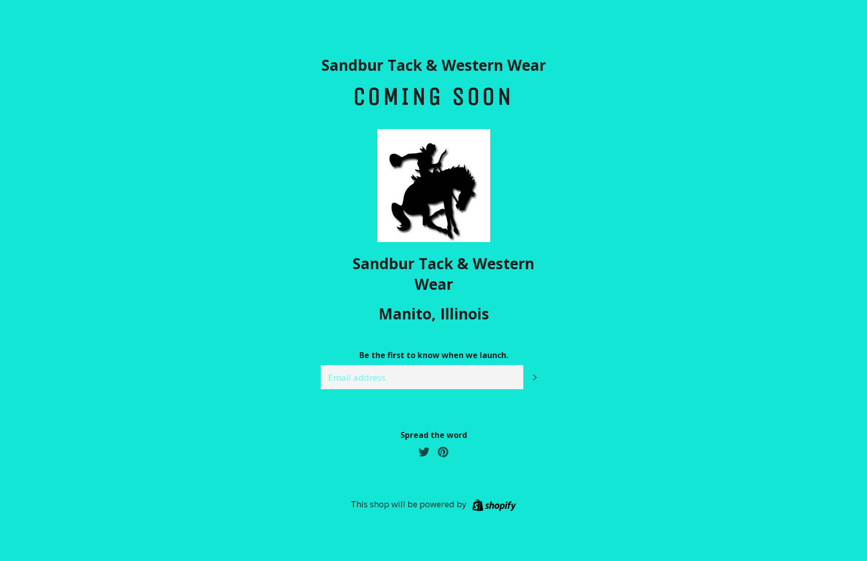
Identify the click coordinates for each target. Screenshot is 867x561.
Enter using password (813, 16)
